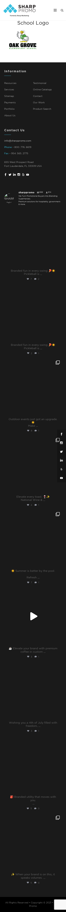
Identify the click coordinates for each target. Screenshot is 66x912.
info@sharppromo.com (17, 141)
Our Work (39, 103)
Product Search (42, 109)
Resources (10, 83)
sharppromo (32, 213)
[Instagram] (58, 264)
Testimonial (39, 83)
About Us (9, 116)
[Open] (33, 238)
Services (9, 90)
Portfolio (9, 109)
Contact (37, 96)
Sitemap (9, 96)
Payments (10, 103)
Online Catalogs (42, 90)
